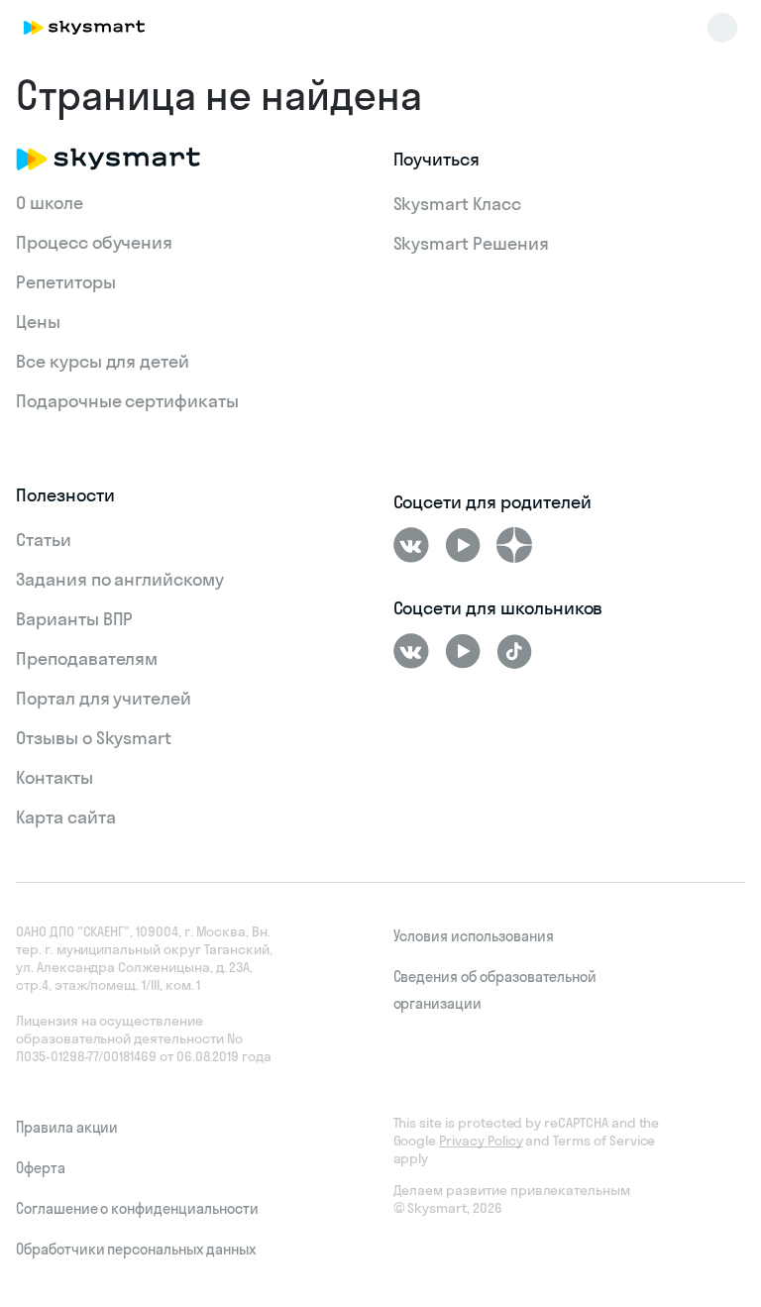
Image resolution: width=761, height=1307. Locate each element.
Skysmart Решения (471, 243)
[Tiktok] (514, 651)
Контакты (54, 777)
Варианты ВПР (74, 618)
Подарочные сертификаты (127, 400)
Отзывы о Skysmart (93, 737)
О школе (49, 202)
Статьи (43, 539)
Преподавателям (87, 658)
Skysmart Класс (457, 203)
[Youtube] (463, 545)
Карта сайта (65, 817)
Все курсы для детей (102, 361)
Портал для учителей (103, 698)
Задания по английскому (120, 579)
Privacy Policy (480, 1140)
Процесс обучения (94, 242)
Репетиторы (66, 282)
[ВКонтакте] (411, 545)
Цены (38, 321)
